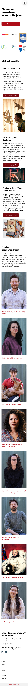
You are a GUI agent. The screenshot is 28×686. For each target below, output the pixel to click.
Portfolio (3, 664)
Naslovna (4, 667)
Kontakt (3, 658)
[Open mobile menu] (24, 3)
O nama (3, 661)
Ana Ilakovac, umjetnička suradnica (12, 622)
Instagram (4, 678)
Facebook (4, 675)
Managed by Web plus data (14, 684)
